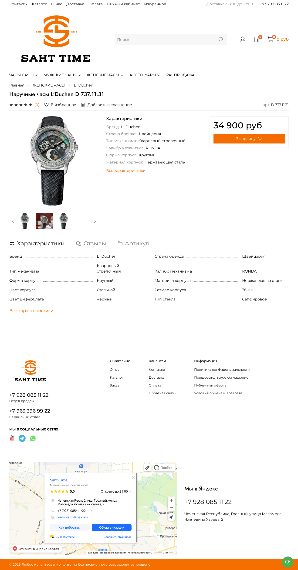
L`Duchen (83, 85)
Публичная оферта (210, 385)
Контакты (18, 4)
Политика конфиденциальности (222, 369)
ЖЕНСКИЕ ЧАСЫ (103, 75)
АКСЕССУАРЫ (142, 75)
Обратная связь (162, 393)
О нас (56, 4)
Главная (16, 85)
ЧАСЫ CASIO (21, 75)
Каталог (39, 4)
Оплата (95, 4)
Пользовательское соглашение (221, 377)
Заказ (114, 385)
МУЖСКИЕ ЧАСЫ (60, 75)
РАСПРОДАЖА (180, 75)
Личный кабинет (123, 4)
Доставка (75, 4)
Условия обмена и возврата (218, 393)
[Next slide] (91, 161)
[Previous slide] (16, 161)
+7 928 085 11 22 (274, 4)
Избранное (155, 4)
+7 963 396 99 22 (29, 411)
